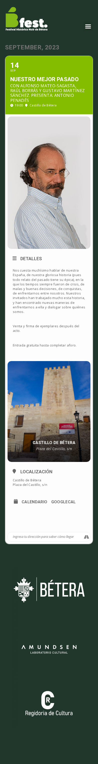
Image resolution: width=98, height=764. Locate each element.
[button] (88, 26)
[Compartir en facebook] (44, 521)
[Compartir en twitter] (54, 521)
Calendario (34, 502)
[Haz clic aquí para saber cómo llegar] (86, 536)
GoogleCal (63, 502)
